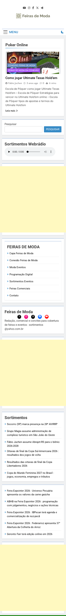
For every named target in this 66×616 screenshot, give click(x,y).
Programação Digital (21, 274)
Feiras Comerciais (19, 288)
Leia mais (10, 110)
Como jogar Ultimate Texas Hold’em (31, 78)
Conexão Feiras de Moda (21, 65)
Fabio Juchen (15, 83)
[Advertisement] (33, 199)
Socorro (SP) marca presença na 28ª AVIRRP (32, 424)
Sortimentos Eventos (21, 281)
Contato (14, 295)
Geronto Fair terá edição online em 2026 (29, 534)
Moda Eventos (17, 267)
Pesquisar (10, 124)
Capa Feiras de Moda (21, 253)
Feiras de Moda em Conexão (23, 70)
